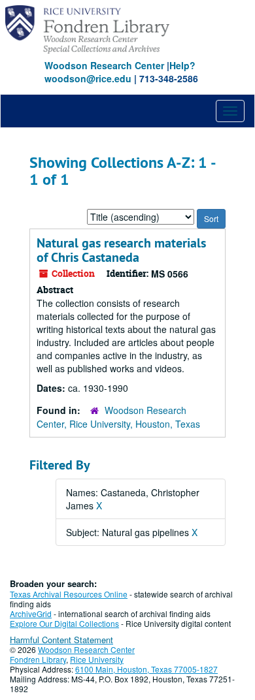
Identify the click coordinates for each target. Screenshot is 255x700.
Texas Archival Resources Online (69, 593)
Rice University (97, 659)
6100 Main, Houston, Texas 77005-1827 (146, 669)
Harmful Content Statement (61, 639)
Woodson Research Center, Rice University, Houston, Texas (118, 417)
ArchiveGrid (31, 613)
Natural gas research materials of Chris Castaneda (121, 250)
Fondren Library (38, 659)
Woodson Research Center (104, 65)
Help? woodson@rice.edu (120, 72)
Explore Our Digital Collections (64, 623)
